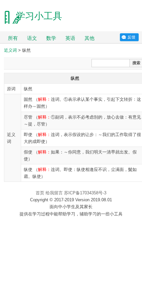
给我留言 (54, 192)
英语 (70, 38)
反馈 (131, 37)
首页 (40, 192)
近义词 (10, 50)
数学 (51, 38)
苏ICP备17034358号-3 (85, 192)
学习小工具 (39, 16)
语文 (32, 38)
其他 (89, 38)
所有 (13, 38)
